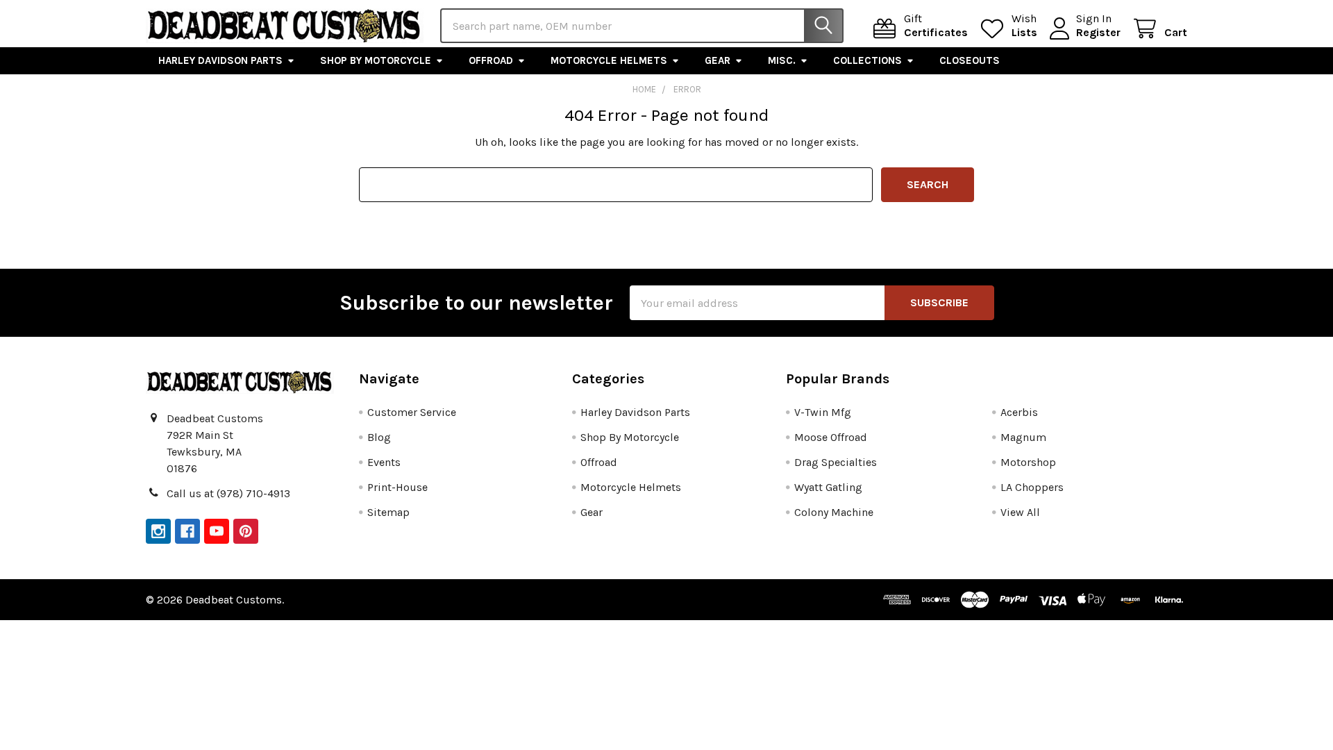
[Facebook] (187, 531)
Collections (867, 60)
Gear (717, 60)
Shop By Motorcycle (375, 60)
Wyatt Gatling (828, 487)
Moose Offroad (830, 437)
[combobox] (642, 25)
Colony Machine (833, 512)
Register (1098, 32)
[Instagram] (158, 531)
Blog (379, 437)
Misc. (782, 60)
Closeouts (969, 60)
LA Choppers (1032, 487)
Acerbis (1019, 412)
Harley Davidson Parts (220, 60)
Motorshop (1028, 462)
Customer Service (411, 412)
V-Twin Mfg (822, 412)
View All (1020, 512)
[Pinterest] (245, 531)
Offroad (491, 60)
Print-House (397, 487)
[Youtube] (216, 531)
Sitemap (388, 512)
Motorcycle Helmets (609, 60)
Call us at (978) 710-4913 (228, 493)
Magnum (1023, 437)
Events (384, 462)
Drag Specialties (835, 462)
